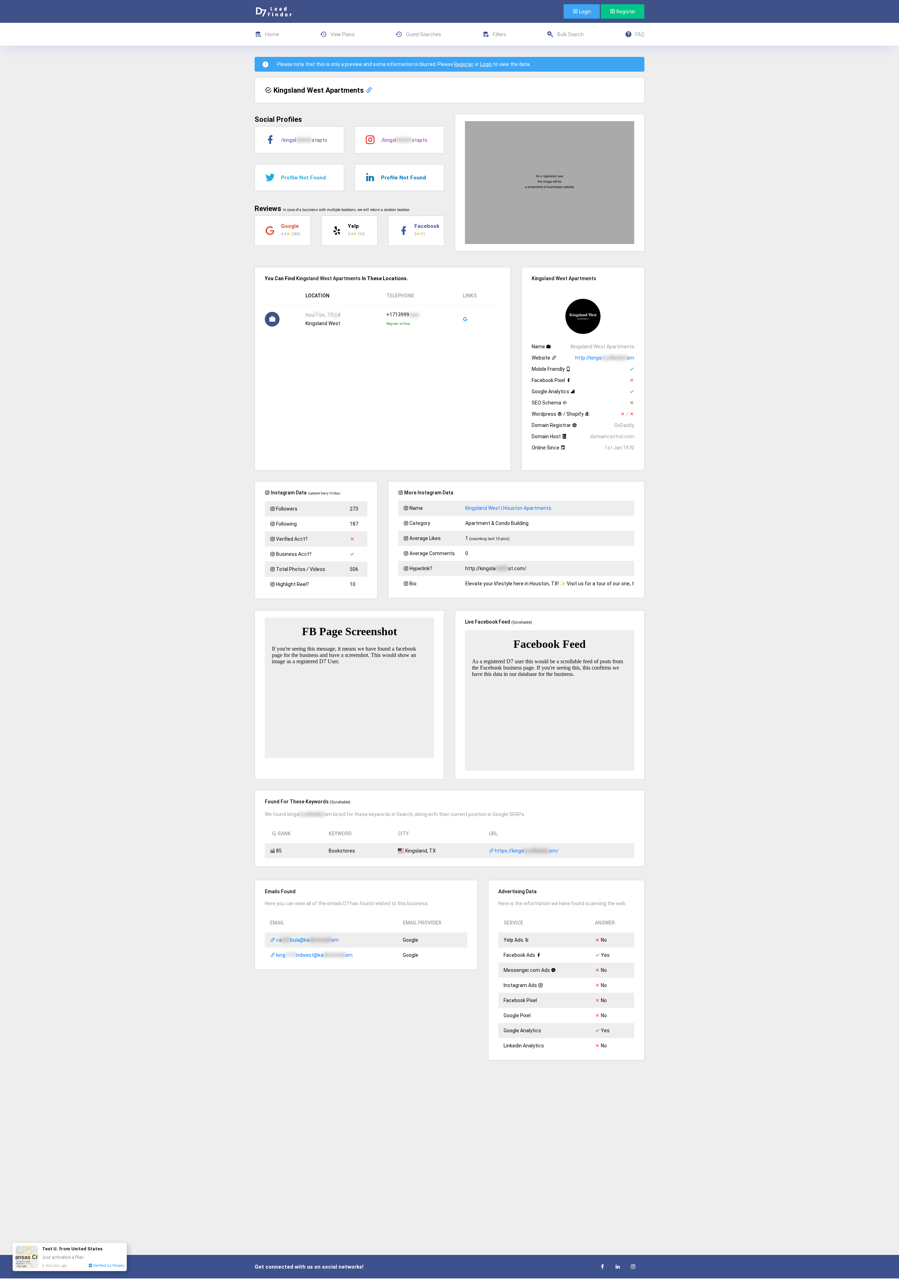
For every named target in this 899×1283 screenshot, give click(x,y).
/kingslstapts (304, 140)
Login (584, 11)
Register (625, 11)
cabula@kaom (307, 940)
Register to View (398, 323)
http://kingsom (604, 358)
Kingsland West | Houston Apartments (508, 508)
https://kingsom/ (526, 851)
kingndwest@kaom (314, 955)
